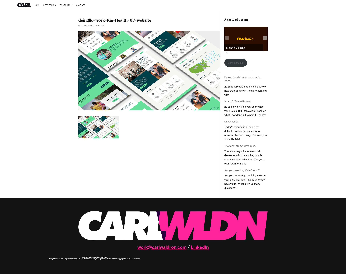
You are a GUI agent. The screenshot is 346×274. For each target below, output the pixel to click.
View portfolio (236, 62)
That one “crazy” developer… (240, 145)
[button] (265, 38)
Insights (65, 5)
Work (37, 5)
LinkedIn (200, 247)
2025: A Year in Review (237, 101)
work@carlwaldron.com (162, 247)
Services (48, 5)
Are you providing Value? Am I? (242, 170)
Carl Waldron (86, 25)
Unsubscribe (231, 121)
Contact (81, 5)
